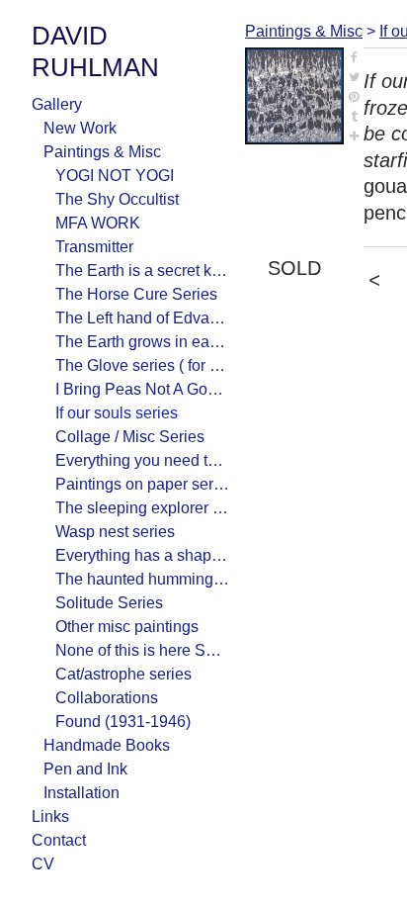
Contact (59, 840)
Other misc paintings (127, 626)
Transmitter (94, 246)
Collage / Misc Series (129, 436)
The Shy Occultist (117, 199)
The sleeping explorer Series (142, 507)
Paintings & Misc (102, 151)
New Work (80, 128)
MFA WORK (97, 223)
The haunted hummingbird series (142, 579)
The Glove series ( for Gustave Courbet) (142, 365)
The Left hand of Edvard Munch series (142, 318)
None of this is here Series (142, 650)
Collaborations (106, 697)
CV (43, 864)
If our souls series (116, 413)
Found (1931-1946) (123, 721)
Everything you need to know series (142, 460)
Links (50, 816)
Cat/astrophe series (123, 674)
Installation (81, 792)
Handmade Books (106, 745)
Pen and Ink (85, 769)
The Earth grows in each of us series (142, 341)
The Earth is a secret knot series (142, 270)
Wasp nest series (115, 531)
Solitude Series (109, 602)
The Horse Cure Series (136, 294)
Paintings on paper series (142, 484)
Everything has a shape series (142, 555)
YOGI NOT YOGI (114, 175)
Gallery (57, 104)
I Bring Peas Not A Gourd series (142, 389)
